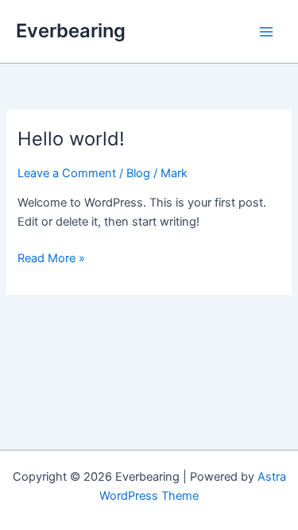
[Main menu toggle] (266, 31)
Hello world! (71, 138)
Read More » (51, 259)
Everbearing (71, 30)
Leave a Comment (66, 173)
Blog (138, 173)
